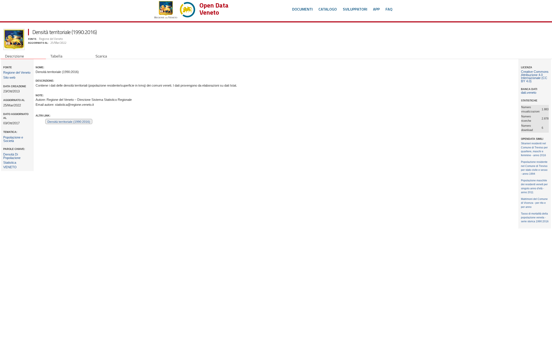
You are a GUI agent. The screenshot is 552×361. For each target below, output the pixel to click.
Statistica (9, 162)
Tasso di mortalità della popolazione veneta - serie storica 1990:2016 (535, 217)
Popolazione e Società (13, 139)
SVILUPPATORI (355, 9)
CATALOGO (327, 9)
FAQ (389, 9)
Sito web (9, 77)
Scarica (101, 56)
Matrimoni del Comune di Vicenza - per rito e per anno (534, 203)
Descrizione (14, 56)
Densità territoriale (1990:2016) (68, 121)
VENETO (10, 167)
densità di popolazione (11, 156)
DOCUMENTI (302, 9)
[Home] (174, 9)
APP (376, 9)
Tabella (56, 56)
